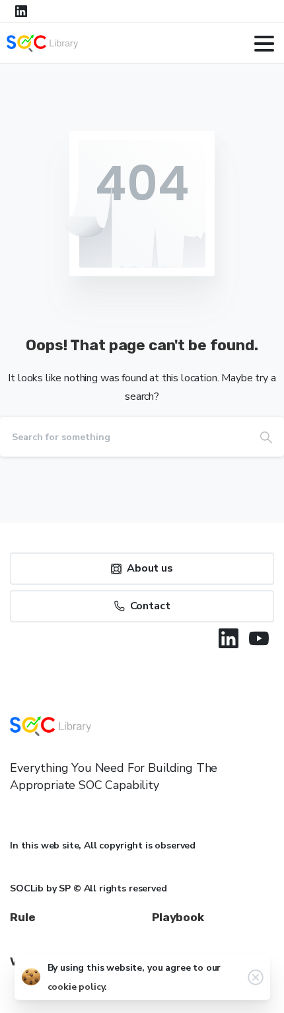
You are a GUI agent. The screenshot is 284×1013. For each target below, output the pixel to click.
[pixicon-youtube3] (259, 638)
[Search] (266, 437)
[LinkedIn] (21, 11)
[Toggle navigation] (264, 43)
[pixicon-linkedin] (228, 638)
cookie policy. (78, 987)
